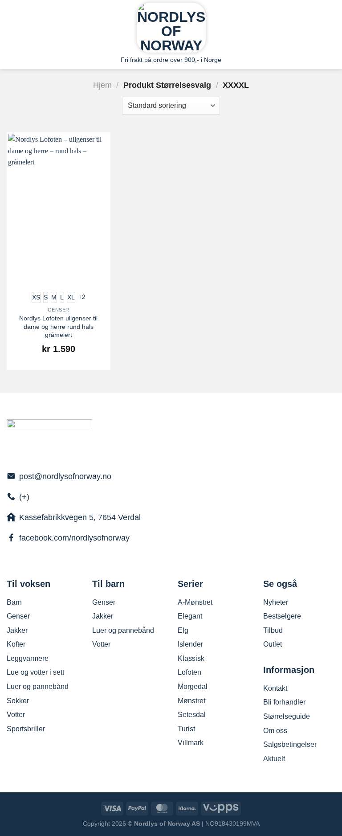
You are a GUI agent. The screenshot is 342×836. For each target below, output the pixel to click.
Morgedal (193, 686)
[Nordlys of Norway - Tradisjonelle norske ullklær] (171, 28)
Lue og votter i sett (35, 672)
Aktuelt (274, 758)
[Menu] (12, 26)
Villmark (191, 742)
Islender (190, 644)
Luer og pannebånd (38, 686)
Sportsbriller (26, 729)
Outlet (272, 644)
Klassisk (191, 658)
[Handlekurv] (330, 26)
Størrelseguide (286, 716)
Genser (18, 616)
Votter (16, 714)
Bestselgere (282, 616)
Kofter (16, 644)
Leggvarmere (28, 658)
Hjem (102, 85)
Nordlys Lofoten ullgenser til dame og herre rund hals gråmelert (58, 326)
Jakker (17, 630)
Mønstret (191, 701)
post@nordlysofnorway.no (65, 476)
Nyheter (275, 602)
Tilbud (273, 630)
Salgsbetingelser (290, 744)
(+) (24, 496)
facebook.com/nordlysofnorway (74, 537)
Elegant (190, 616)
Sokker (18, 701)
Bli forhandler (284, 702)
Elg (183, 630)
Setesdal (192, 714)
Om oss (275, 730)
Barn (14, 602)
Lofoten (189, 672)
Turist (186, 729)
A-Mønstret (195, 602)
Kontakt (275, 688)
